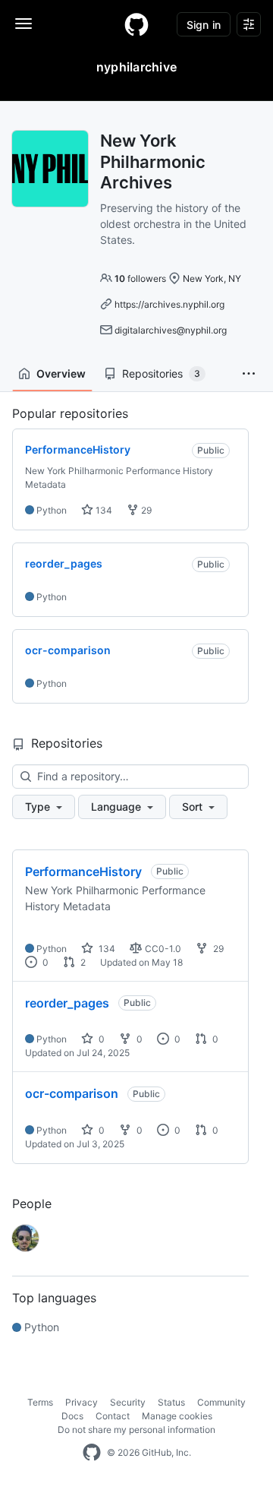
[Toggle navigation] (23, 23)
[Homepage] (136, 24)
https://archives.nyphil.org (169, 304)
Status (171, 1402)
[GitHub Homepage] (92, 1453)
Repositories (161, 373)
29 (145, 510)
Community (221, 1402)
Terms (40, 1402)
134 (102, 510)
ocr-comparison (71, 1093)
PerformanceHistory (83, 871)
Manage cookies (177, 1416)
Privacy (81, 1402)
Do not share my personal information (136, 1429)
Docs (72, 1416)
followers (140, 278)
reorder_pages (67, 1003)
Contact (113, 1416)
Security (128, 1402)
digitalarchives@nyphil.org (171, 330)
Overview (61, 373)
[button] (249, 374)
